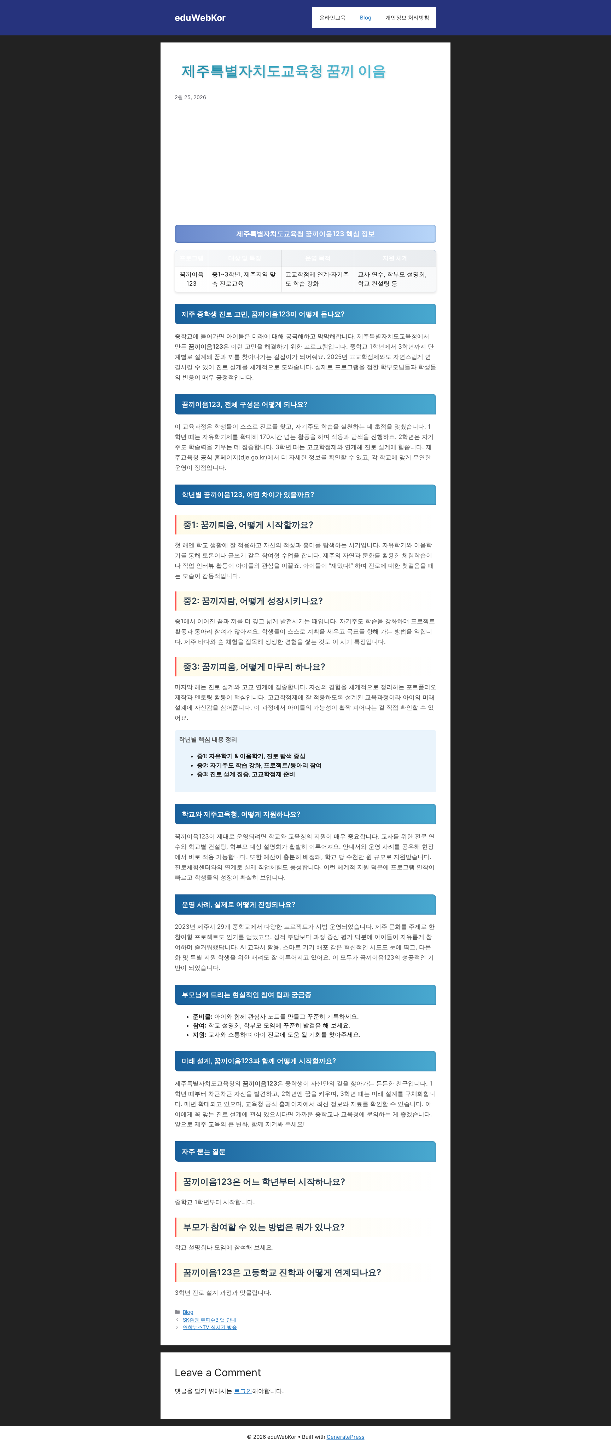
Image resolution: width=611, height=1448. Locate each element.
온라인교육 (332, 17)
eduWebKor (200, 17)
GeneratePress (346, 1436)
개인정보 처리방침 (407, 17)
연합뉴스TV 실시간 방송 (210, 1327)
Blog (365, 17)
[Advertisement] (305, 162)
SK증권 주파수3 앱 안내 (209, 1320)
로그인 (243, 1391)
